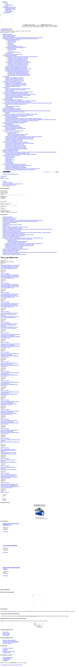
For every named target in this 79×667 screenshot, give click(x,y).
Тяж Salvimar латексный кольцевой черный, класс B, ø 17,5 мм (10, 411)
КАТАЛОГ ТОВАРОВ (8, 648)
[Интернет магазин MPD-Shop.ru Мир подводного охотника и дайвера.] (6, 22)
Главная (4, 1)
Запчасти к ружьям (18, 247)
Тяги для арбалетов (21, 242)
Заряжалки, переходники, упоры (27, 244)
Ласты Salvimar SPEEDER (10, 545)
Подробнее (7, 273)
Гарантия (5, 650)
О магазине (5, 649)
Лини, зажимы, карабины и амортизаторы (33, 243)
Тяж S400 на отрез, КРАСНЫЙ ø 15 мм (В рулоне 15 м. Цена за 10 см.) (9, 485)
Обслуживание (6, 635)
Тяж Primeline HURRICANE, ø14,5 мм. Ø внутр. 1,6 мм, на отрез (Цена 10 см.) (9, 314)
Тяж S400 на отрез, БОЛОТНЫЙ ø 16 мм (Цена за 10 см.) (9, 364)
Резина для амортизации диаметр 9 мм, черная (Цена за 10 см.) (9, 475)
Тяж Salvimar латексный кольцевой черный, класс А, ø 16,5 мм (10, 402)
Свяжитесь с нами (7, 652)
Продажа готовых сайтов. (17, 664)
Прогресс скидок (6, 633)
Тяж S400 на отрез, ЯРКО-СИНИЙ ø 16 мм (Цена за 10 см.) (10, 354)
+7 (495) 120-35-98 (4, 28)
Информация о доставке (10, 9)
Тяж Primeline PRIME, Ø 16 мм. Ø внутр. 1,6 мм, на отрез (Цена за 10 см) (10, 304)
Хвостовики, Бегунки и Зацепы (26, 245)
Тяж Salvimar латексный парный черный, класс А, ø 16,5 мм (9, 421)
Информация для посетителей (9, 7)
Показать (2, 210)
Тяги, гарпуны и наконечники (25, 239)
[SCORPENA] (3, 197)
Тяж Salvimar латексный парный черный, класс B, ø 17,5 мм (9, 431)
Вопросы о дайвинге (7, 643)
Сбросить (7, 210)
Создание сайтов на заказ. (5, 664)
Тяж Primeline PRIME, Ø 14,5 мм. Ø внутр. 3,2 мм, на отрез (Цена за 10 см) (9, 275)
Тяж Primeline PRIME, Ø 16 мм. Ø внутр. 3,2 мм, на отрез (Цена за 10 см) (10, 294)
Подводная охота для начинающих (10, 642)
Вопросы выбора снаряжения (9, 640)
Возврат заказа (8, 10)
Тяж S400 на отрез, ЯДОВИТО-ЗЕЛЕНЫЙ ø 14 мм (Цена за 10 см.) (10, 335)
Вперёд (4, 499)
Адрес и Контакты (7, 12)
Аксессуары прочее (19, 246)
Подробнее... (5, 531)
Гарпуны (15, 240)
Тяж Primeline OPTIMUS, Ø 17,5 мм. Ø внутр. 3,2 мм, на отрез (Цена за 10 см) (10, 266)
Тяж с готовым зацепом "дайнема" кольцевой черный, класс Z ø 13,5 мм (8, 450)
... (12, 195)
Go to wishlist (4, 176)
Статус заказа (6, 632)
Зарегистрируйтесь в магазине (10, 611)
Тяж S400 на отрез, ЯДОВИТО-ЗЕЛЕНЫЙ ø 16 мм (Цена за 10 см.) (10, 344)
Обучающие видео (9, 11)
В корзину (2, 178)
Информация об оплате (10, 8)
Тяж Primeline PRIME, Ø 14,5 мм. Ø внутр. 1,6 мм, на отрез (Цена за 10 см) (9, 285)
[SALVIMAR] (3, 198)
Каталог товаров (3, 32)
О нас (6, 3)
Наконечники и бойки (23, 241)
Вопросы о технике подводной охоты (11, 641)
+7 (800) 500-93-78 (4, 29)
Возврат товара (6, 634)
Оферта (7, 5)
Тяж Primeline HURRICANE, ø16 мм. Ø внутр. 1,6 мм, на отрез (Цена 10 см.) (9, 324)
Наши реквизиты (9, 4)
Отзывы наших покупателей (9, 651)
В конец (4, 500)
